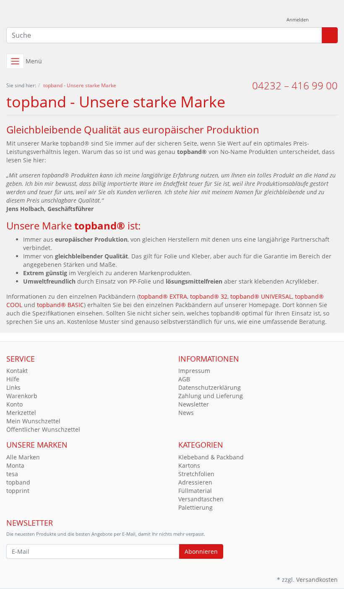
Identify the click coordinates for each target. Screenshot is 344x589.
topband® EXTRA (163, 296)
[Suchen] (330, 35)
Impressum (194, 371)
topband (18, 482)
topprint (17, 491)
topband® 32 (208, 296)
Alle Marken (23, 457)
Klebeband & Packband (211, 457)
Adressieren (195, 482)
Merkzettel (21, 413)
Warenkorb (21, 396)
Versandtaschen (201, 499)
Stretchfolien (196, 474)
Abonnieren (201, 551)
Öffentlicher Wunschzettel (43, 429)
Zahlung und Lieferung (210, 396)
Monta (15, 465)
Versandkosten (317, 580)
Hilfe (12, 379)
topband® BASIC (60, 305)
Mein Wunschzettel (33, 421)
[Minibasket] (329, 20)
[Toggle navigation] (15, 61)
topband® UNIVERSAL (261, 296)
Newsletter (193, 404)
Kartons (189, 465)
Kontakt (17, 371)
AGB (184, 379)
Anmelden (298, 19)
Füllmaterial (195, 491)
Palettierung (195, 507)
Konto (14, 404)
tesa (12, 474)
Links (13, 387)
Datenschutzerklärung (209, 387)
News (186, 413)
